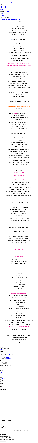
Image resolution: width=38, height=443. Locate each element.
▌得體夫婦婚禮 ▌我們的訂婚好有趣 (11, 19)
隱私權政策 (24, 430)
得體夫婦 (3, 7)
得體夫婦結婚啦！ (9, 358)
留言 (9, 354)
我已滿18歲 (2, 441)
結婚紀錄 (7, 357)
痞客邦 (7, 354)
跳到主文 (1, 9)
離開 (5, 441)
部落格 (3, 14)
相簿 (3, 13)
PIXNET (12, 430)
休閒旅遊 (7, 11)
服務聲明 (28, 430)
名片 (3, 15)
